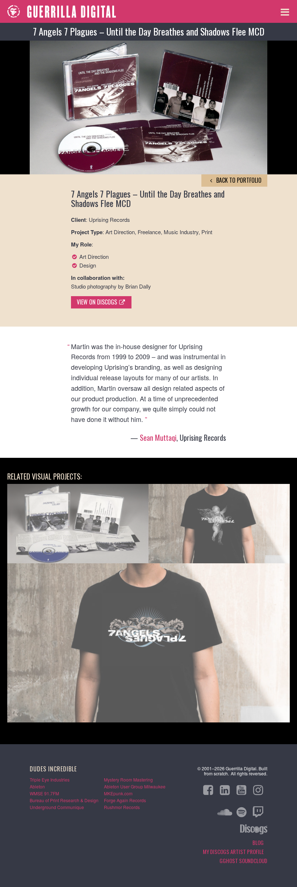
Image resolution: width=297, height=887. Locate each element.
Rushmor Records (122, 807)
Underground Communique (57, 807)
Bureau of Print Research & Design (64, 800)
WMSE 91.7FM (44, 793)
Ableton (37, 786)
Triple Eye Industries (50, 779)
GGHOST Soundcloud (243, 861)
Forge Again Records (125, 800)
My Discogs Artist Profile (233, 851)
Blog (258, 842)
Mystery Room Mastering (128, 779)
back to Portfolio (238, 180)
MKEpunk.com (118, 793)
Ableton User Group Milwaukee (135, 786)
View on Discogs (97, 302)
